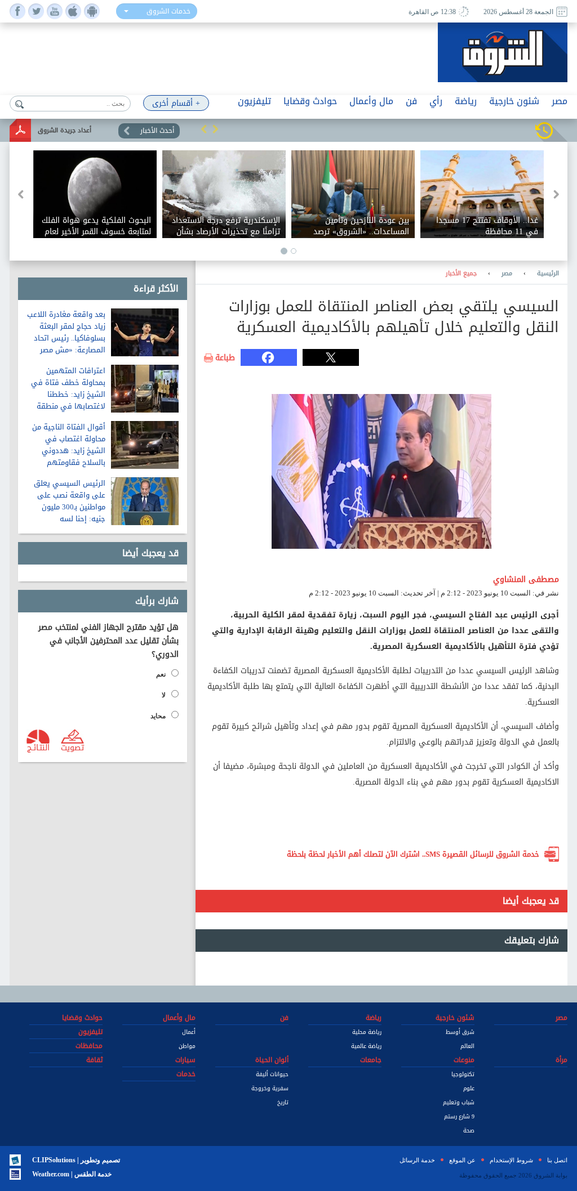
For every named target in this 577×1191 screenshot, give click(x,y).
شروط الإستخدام (511, 1160)
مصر (506, 273)
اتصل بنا (557, 1160)
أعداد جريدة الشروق (64, 130)
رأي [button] (435, 101)
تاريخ (282, 1102)
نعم (161, 674)
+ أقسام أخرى (176, 103)
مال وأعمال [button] (371, 101)
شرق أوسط (460, 1032)
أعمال (189, 1032)
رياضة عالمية (366, 1046)
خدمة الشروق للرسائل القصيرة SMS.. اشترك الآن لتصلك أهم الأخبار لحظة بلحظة (413, 854)
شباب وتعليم (458, 1102)
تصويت (72, 747)
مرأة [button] (561, 1060)
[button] (204, 128)
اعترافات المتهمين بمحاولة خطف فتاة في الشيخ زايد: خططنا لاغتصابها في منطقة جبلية (68, 394)
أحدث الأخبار (157, 130)
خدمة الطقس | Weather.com (72, 1174)
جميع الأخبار (461, 273)
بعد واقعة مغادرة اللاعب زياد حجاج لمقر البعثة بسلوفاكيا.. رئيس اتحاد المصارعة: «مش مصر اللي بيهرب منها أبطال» (66, 338)
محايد (158, 716)
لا (164, 695)
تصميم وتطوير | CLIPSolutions (76, 1160)
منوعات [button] (464, 1060)
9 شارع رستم (459, 1116)
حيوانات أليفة (272, 1074)
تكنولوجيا (462, 1074)
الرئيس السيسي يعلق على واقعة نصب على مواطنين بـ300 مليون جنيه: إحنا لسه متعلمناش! (69, 507)
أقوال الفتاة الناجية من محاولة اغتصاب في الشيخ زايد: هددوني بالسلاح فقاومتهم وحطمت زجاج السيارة (68, 450)
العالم (467, 1046)
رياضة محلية (366, 1032)
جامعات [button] (370, 1060)
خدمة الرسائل (417, 1160)
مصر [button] (559, 101)
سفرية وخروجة (269, 1088)
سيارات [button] (185, 1060)
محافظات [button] (89, 1046)
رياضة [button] (466, 101)
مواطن (187, 1046)
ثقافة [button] (94, 1060)
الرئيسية (548, 273)
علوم (468, 1088)
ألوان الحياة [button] (271, 1060)
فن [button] (411, 101)
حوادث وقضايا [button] (310, 101)
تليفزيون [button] (254, 101)
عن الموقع (462, 1160)
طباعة (225, 358)
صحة (468, 1130)
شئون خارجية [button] (514, 101)
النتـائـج (38, 747)
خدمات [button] (186, 1074)
